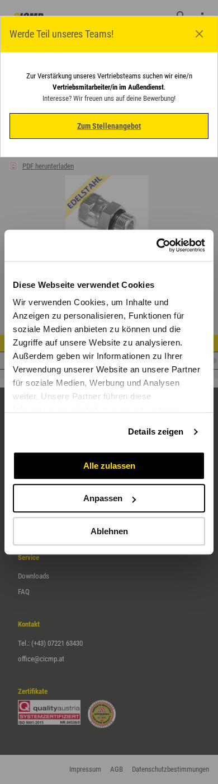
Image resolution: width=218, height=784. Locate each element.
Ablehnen (109, 531)
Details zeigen (155, 431)
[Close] (199, 34)
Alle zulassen (109, 465)
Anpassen (102, 498)
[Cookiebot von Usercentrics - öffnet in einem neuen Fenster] (156, 245)
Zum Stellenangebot (109, 126)
